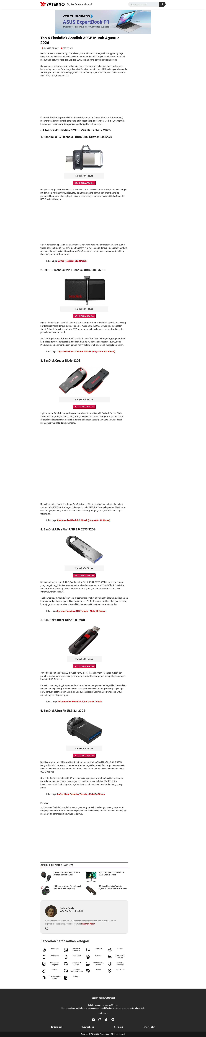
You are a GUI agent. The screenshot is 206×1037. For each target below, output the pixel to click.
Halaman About (88, 924)
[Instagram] (46, 928)
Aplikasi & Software (76, 950)
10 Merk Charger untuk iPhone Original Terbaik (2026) (67, 873)
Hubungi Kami (88, 1027)
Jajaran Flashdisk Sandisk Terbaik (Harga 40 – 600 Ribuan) (86, 351)
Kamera (98, 956)
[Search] (162, 4)
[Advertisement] (84, 98)
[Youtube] (93, 1019)
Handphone (54, 956)
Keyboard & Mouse (120, 957)
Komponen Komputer (54, 964)
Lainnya (76, 976)
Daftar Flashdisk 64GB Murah (72, 261)
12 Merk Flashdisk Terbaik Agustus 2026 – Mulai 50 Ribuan (113, 887)
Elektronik (98, 949)
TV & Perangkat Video (54, 977)
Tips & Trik (120, 970)
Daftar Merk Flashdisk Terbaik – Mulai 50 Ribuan (81, 794)
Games (120, 949)
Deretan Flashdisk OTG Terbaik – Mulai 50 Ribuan (81, 611)
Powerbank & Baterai (98, 964)
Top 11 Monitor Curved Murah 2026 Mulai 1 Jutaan (112, 873)
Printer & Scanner (120, 964)
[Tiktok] (106, 1019)
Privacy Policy (149, 1027)
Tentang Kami (57, 1027)
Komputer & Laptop (76, 964)
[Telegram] (113, 1019)
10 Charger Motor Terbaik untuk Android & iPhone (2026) (67, 887)
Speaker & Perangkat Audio (76, 971)
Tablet (98, 970)
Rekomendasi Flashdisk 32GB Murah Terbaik (80, 701)
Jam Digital (76, 956)
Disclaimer (118, 1027)
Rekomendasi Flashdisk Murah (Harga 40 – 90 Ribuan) (83, 520)
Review (54, 970)
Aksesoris (55, 949)
